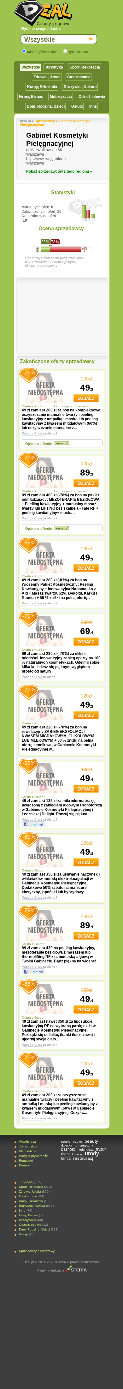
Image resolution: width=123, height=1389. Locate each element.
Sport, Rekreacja (85, 67)
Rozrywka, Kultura (80, 87)
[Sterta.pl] (76, 1270)
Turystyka (54, 67)
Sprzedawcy (45, 121)
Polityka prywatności (33, 1156)
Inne (93, 106)
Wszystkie (30, 67)
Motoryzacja (61, 96)
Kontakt (24, 1165)
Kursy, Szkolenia (42, 87)
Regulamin (26, 1160)
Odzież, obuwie (92, 96)
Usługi (77, 106)
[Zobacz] (86, 401)
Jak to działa (28, 1146)
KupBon (40, 406)
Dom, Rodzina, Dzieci (46, 106)
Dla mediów (27, 1151)
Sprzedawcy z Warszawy (37, 1251)
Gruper (39, 797)
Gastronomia (79, 77)
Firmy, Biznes (31, 96)
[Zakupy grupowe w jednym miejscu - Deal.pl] (43, 13)
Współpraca (27, 1141)
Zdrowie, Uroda (47, 77)
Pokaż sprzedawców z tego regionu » (59, 171)
